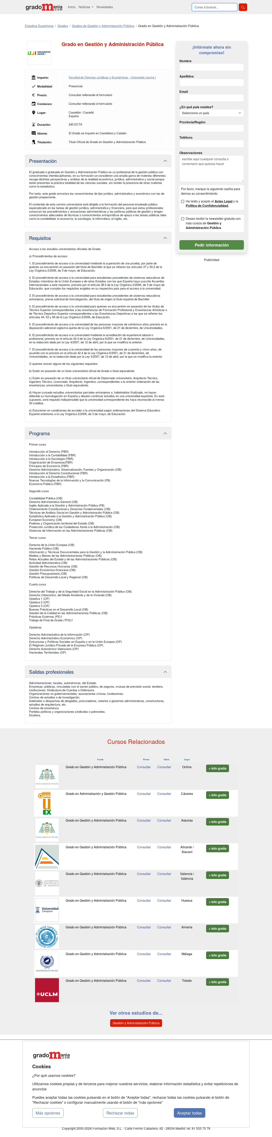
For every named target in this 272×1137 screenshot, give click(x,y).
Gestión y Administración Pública (136, 1023)
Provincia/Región (192, 122)
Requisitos (40, 237)
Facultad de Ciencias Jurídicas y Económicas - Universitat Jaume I (112, 77)
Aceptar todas (189, 1113)
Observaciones (190, 153)
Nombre (185, 61)
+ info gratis (217, 768)
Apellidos (186, 76)
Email (183, 91)
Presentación (43, 160)
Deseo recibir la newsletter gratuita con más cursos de (213, 223)
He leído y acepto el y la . (212, 203)
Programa (39, 433)
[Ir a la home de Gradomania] (44, 7)
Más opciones (48, 1113)
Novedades (105, 7)
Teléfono (186, 137)
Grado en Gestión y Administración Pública (96, 767)
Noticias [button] (85, 7)
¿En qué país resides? (196, 107)
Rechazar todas (120, 1113)
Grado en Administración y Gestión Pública (96, 793)
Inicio (71, 7)
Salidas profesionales (51, 671)
